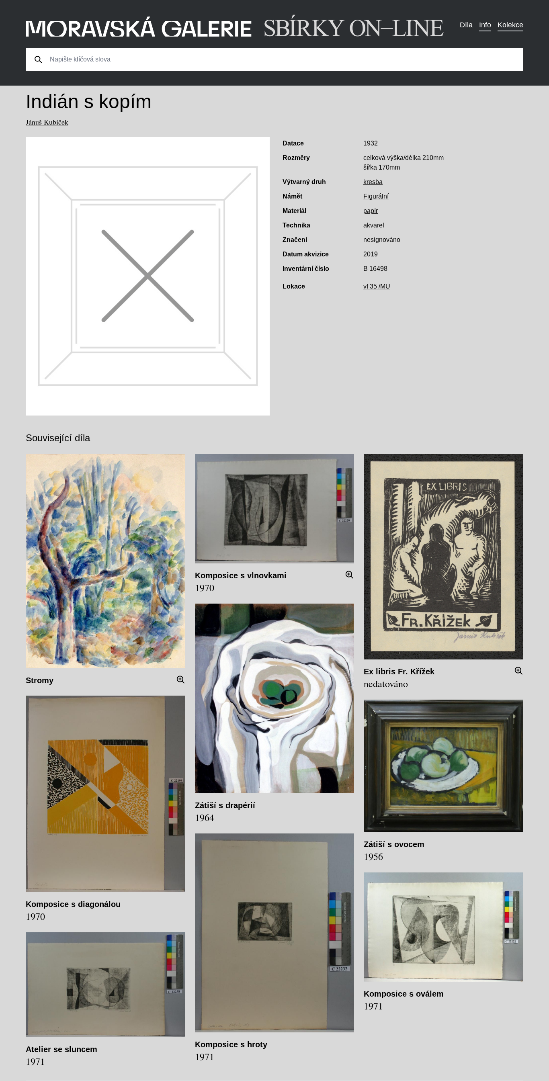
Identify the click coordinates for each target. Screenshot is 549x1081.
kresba (373, 181)
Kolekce (510, 25)
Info (485, 25)
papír (370, 210)
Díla (466, 25)
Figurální (376, 196)
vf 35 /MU (376, 286)
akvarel (373, 225)
